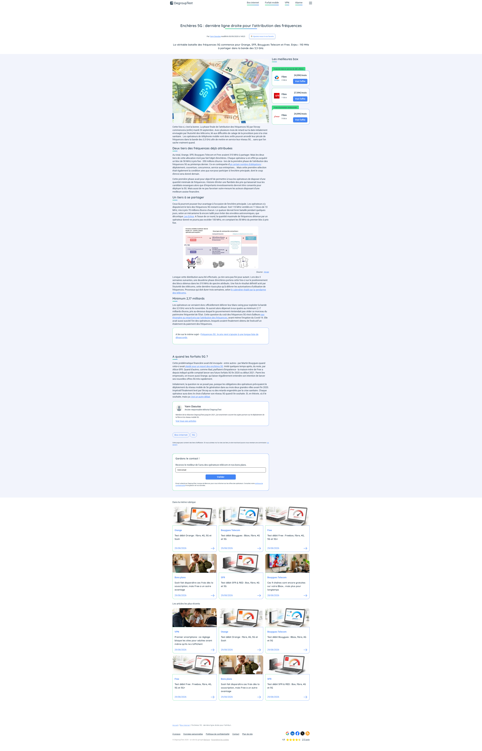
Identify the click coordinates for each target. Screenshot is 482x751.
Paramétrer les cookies (220, 740)
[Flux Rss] (308, 733)
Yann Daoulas (215, 36)
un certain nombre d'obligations (245, 164)
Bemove (207, 740)
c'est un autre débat (200, 396)
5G (193, 434)
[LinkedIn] (292, 733)
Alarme (299, 2)
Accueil (175, 725)
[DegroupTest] (181, 3)
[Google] (287, 733)
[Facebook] (297, 733)
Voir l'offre (300, 81)
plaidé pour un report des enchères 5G (204, 366)
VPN (287, 2)
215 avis (306, 739)
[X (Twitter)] (302, 733)
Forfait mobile (272, 2)
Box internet (253, 2)
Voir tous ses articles (186, 421)
